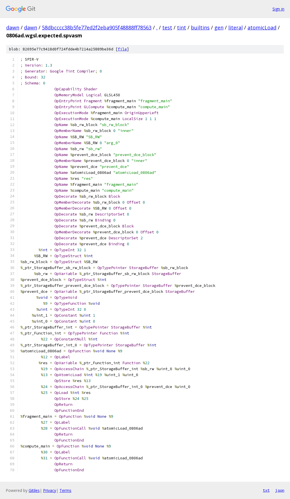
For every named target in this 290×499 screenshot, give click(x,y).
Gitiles (34, 490)
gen (218, 27)
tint (181, 27)
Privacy (49, 490)
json (279, 490)
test (167, 27)
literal (235, 27)
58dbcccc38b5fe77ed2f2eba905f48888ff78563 (97, 27)
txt (266, 490)
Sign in (278, 9)
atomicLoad (262, 27)
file (122, 49)
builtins (200, 27)
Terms (65, 490)
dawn (12, 27)
